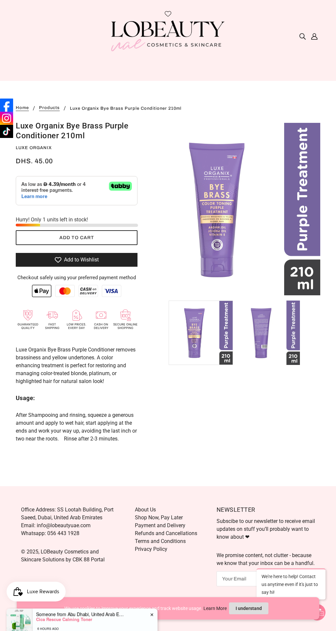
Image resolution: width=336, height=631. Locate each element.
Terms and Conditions (160, 541)
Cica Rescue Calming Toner (64, 607)
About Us (145, 510)
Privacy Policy (151, 549)
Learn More (215, 608)
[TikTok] (6, 131)
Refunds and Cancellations (166, 533)
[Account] (314, 36)
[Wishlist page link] (168, 14)
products (49, 108)
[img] (302, 36)
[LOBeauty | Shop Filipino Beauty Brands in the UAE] (168, 36)
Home (22, 108)
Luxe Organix (34, 148)
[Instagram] (6, 118)
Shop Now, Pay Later (159, 517)
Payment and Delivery (160, 525)
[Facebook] (6, 105)
